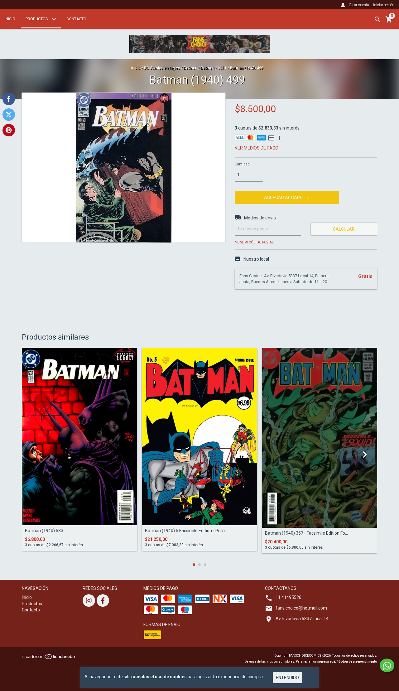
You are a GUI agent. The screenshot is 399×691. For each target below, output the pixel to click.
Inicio (10, 19)
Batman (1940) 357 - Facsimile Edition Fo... (306, 533)
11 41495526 (288, 597)
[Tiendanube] (49, 658)
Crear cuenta (359, 5)
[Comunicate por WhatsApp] (387, 665)
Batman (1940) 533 (44, 530)
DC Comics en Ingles (162, 68)
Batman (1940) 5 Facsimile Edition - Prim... (186, 530)
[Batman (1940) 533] (79, 436)
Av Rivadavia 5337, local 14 (302, 618)
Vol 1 (222, 68)
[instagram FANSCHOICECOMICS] (89, 600)
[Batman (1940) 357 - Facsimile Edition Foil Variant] (319, 438)
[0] (389, 21)
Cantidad (242, 164)
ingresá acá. (326, 661)
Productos (37, 19)
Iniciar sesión (383, 5)
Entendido (287, 677)
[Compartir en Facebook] (8, 99)
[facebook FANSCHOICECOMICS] (103, 600)
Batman (190, 68)
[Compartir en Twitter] (8, 114)
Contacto (76, 19)
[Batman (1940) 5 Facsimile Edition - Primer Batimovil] (199, 436)
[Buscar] (377, 19)
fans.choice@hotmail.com (301, 607)
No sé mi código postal (254, 242)
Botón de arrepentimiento (358, 661)
